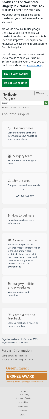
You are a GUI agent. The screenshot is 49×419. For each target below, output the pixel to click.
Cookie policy (23, 406)
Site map (23, 415)
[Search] (46, 103)
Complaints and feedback (14, 356)
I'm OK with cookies (16, 74)
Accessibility (23, 402)
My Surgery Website (23, 398)
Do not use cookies (15, 83)
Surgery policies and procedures (18, 359)
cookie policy (34, 65)
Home (5, 107)
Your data (23, 410)
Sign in (23, 391)
